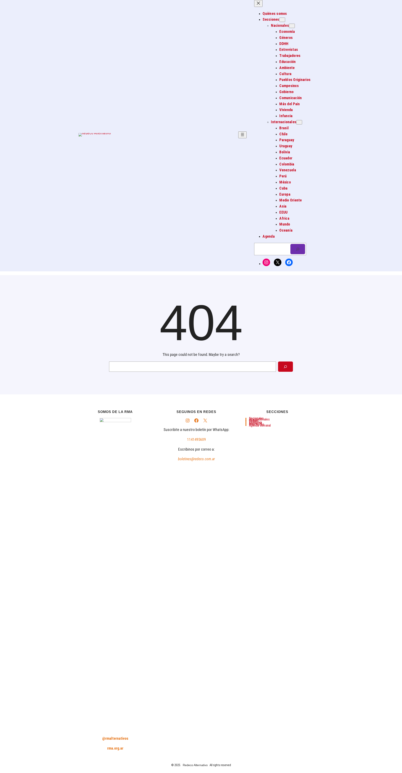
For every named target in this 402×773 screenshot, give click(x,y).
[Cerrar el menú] (258, 3)
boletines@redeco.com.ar (196, 459)
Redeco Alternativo (195, 765)
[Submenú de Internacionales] (299, 122)
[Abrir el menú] (242, 134)
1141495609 (196, 439)
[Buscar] (297, 249)
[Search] (285, 367)
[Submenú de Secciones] (282, 20)
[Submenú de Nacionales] (292, 26)
